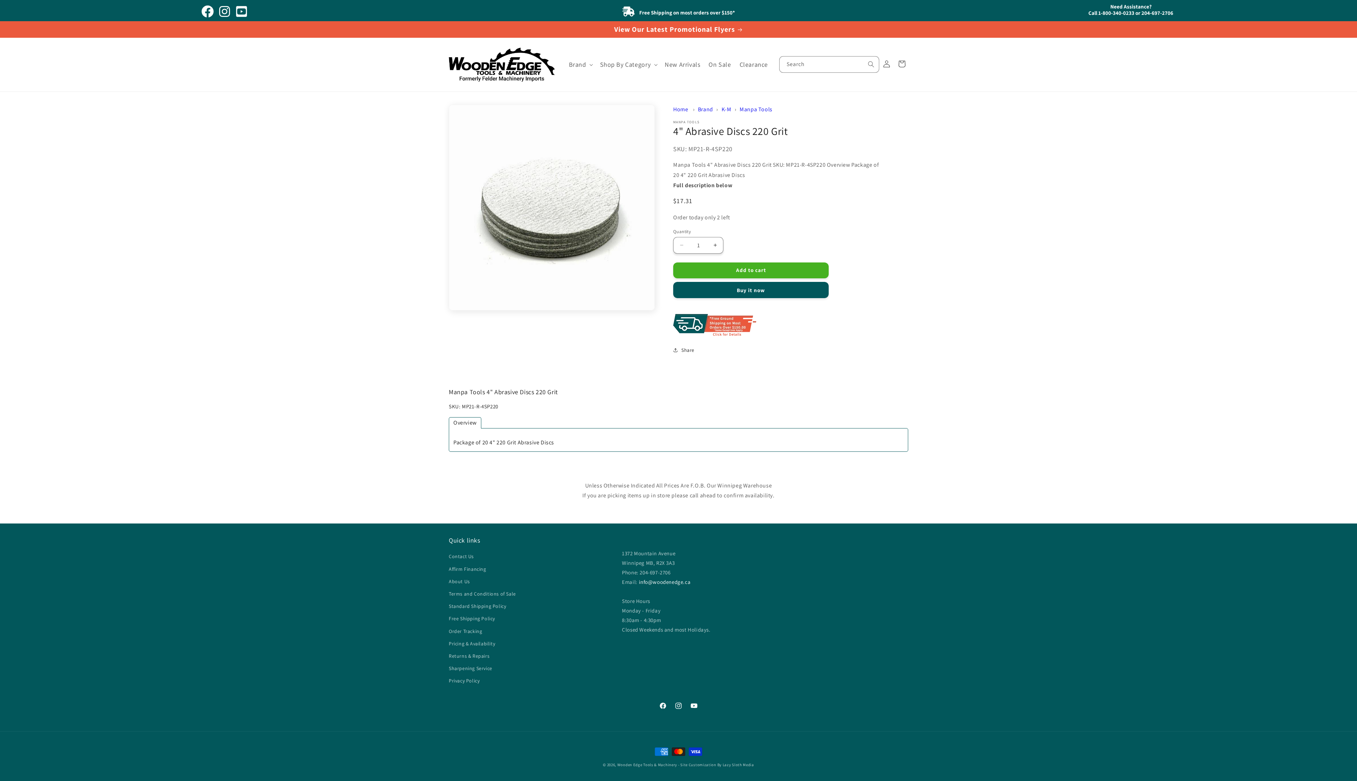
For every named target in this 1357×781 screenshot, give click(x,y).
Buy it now (751, 290)
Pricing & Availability (472, 643)
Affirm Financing (467, 569)
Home (680, 109)
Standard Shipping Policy (477, 606)
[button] (580, 64)
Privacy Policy (464, 681)
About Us (459, 581)
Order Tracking (465, 631)
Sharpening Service (470, 668)
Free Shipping (779, 325)
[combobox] (829, 64)
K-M (727, 109)
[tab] (465, 422)
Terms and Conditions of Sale (482, 594)
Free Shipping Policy (472, 618)
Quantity (682, 231)
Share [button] (687, 350)
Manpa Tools (756, 109)
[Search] (871, 64)
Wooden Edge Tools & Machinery (647, 764)
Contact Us (461, 557)
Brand (705, 109)
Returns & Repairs (469, 656)
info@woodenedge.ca (665, 582)
